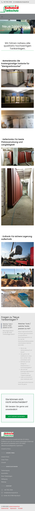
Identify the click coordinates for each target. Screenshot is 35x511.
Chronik (3, 462)
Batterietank (17, 78)
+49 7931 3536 (8, 490)
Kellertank (17, 156)
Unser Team (4, 459)
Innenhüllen (4, 473)
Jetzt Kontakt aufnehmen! (16, 416)
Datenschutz (4, 508)
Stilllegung (4, 479)
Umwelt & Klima (5, 449)
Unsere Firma (5, 457)
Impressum (13, 508)
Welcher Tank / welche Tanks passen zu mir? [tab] (8, 325)
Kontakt (20, 508)
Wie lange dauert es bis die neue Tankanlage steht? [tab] (9, 332)
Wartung (3, 482)
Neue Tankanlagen (6, 476)
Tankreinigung (5, 470)
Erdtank (17, 254)
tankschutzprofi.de (14, 506)
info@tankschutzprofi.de (11, 492)
